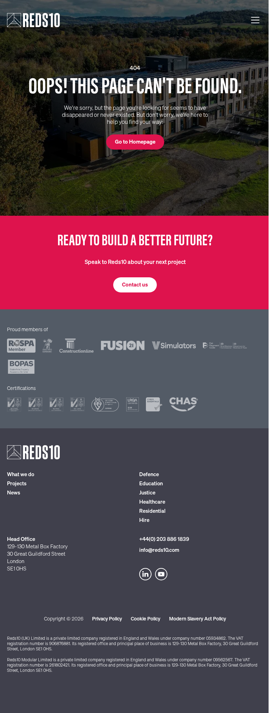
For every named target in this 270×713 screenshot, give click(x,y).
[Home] (33, 20)
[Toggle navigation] (255, 20)
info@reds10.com (159, 550)
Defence (149, 474)
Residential (152, 511)
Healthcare (152, 502)
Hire (144, 520)
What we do (20, 474)
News (13, 493)
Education (151, 483)
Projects (16, 483)
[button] (135, 142)
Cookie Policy (145, 619)
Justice (147, 493)
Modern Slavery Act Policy (197, 619)
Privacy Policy (107, 619)
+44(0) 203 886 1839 (164, 539)
